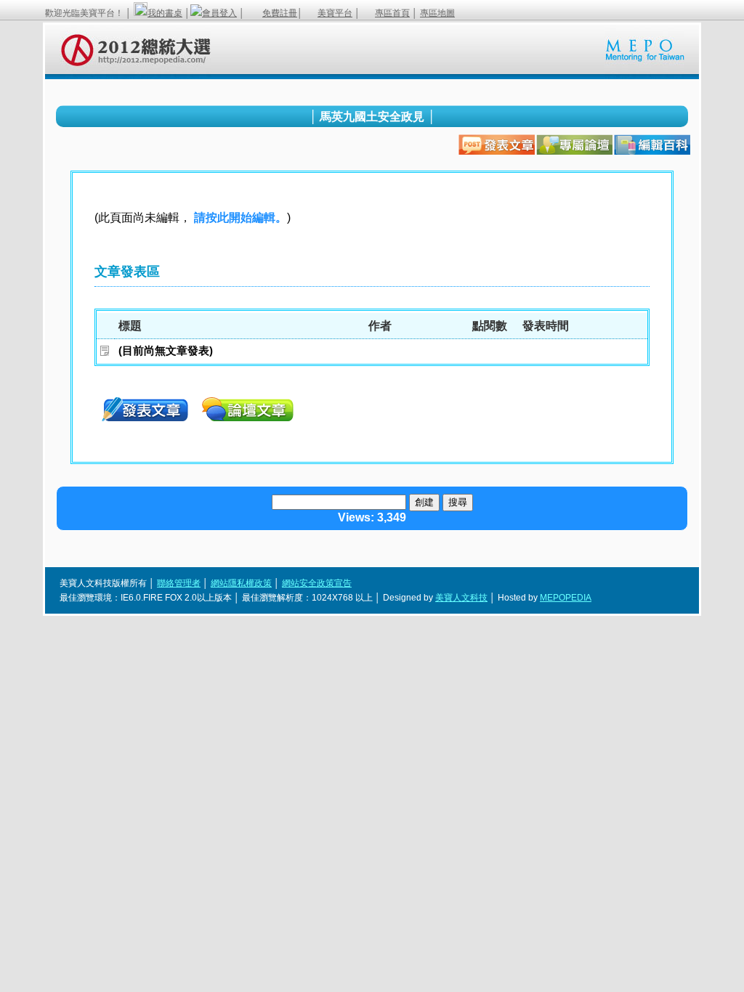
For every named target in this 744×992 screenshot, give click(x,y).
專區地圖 (437, 13)
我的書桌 (164, 13)
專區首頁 (392, 13)
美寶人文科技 (461, 598)
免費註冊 (279, 13)
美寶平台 (335, 13)
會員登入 (219, 13)
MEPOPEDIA (565, 598)
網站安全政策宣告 (317, 583)
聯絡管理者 (179, 583)
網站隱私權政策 (241, 583)
